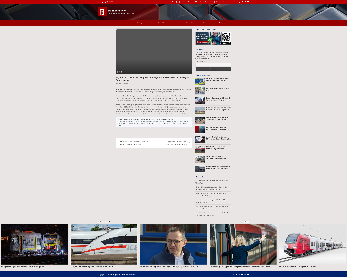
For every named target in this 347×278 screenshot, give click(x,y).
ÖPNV (204, 23)
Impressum (226, 2)
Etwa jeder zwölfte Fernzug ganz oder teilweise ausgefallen (92, 267)
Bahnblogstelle (116, 10)
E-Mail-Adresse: (200, 61)
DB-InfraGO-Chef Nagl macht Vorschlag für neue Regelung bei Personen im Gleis (169, 267)
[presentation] (245, 222)
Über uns (218, 2)
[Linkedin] (237, 1)
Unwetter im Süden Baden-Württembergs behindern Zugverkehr (216, 149)
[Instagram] (234, 1)
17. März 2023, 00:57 (122, 83)
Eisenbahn (150, 23)
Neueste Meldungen (202, 75)
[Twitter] (242, 1)
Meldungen (140, 23)
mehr (212, 23)
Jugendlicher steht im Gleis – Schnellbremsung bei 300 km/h (176, 143)
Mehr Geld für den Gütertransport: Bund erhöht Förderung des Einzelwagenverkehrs (218, 168)
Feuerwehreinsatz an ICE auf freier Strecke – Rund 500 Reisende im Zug (218, 100)
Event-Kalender (185, 2)
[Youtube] (247, 1)
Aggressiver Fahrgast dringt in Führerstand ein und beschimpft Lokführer (217, 139)
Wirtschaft (194, 23)
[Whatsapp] (245, 1)
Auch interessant (104, 222)
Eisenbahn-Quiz (173, 2)
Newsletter (195, 2)
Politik (186, 23)
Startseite (130, 23)
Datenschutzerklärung (206, 2)
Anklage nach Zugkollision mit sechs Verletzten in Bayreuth (22, 267)
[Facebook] (232, 1)
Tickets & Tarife (162, 23)
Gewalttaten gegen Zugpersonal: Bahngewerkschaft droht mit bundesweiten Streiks (240, 267)
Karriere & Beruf (176, 23)
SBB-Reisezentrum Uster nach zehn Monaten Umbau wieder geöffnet (217, 119)
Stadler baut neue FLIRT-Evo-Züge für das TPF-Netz (297, 267)
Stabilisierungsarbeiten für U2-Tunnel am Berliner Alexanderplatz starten (134, 143)
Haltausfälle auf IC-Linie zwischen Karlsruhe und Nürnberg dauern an (218, 110)
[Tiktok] (239, 1)
